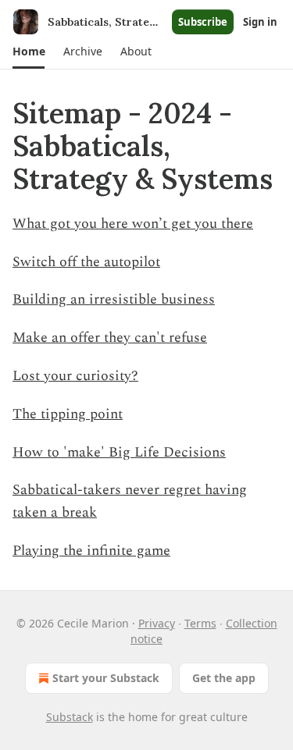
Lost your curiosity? (75, 375)
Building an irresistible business (114, 299)
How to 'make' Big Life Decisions (119, 452)
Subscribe (202, 22)
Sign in (260, 22)
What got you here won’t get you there (133, 223)
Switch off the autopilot (86, 261)
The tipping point (68, 414)
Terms (200, 623)
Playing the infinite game (91, 550)
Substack (69, 716)
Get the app (223, 677)
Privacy (156, 623)
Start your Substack (105, 677)
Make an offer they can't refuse (110, 337)
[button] (28, 51)
